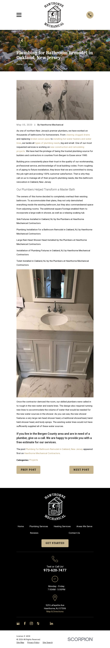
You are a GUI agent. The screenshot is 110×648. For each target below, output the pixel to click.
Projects (33, 460)
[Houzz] (38, 623)
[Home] (54, 15)
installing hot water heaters (67, 139)
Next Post (81, 469)
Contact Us (74, 533)
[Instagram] (31, 623)
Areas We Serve (84, 526)
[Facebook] (24, 623)
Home (21, 526)
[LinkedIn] (51, 623)
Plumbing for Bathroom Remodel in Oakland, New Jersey (54, 449)
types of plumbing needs (47, 143)
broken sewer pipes (40, 139)
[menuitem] (20, 642)
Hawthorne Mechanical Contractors (42, 453)
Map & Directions (55, 611)
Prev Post (28, 469)
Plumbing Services (39, 526)
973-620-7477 (55, 570)
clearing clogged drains (78, 134)
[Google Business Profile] (18, 623)
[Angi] (44, 623)
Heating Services (62, 526)
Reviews (34, 533)
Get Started (55, 543)
